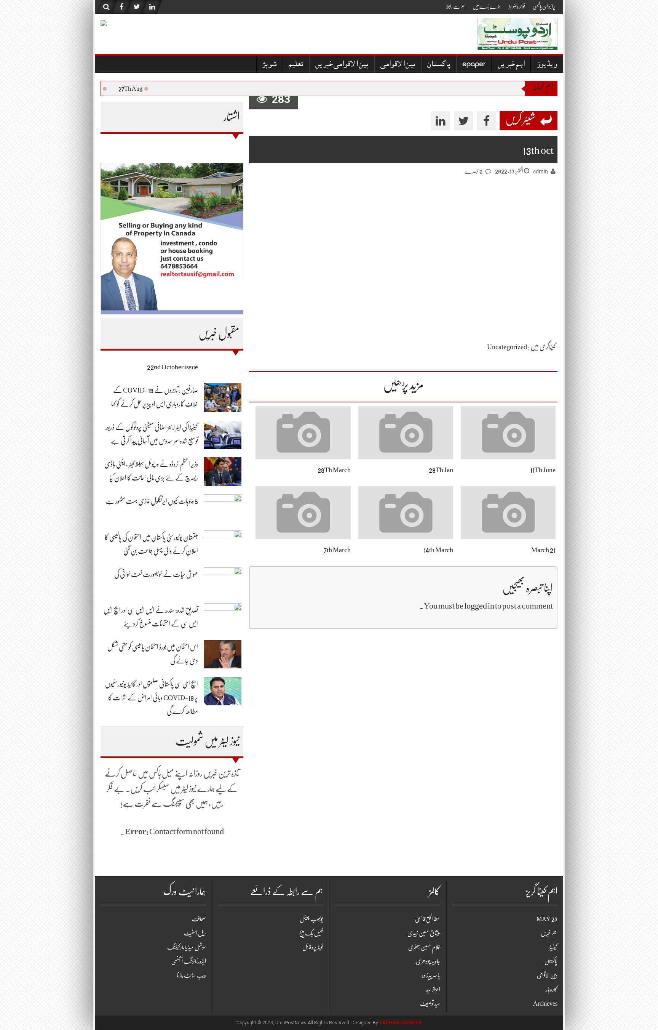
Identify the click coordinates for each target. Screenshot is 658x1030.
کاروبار (551, 989)
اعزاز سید (433, 989)
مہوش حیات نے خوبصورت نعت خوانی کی (156, 574)
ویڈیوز (547, 65)
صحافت (199, 919)
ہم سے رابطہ (455, 6)
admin (540, 171)
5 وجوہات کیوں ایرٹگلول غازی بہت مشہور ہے (151, 501)
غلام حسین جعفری (424, 947)
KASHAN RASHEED (400, 1022)
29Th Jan (441, 470)
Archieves (545, 1003)
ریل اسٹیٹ (195, 933)
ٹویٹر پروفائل (312, 947)
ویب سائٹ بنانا (191, 975)
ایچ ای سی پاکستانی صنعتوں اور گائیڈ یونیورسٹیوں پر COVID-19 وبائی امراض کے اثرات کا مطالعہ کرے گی (151, 697)
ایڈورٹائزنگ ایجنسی (188, 961)
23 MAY (547, 919)
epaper (474, 65)
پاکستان (438, 65)
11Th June (543, 470)
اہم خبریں (511, 65)
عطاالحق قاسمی (427, 919)
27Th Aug (137, 88)
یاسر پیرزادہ (431, 975)
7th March (337, 550)
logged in (479, 605)
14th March (438, 550)
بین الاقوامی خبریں (341, 65)
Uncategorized (507, 347)
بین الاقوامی (397, 65)
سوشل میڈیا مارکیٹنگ (186, 947)
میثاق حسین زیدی (423, 933)
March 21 (543, 550)
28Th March (334, 470)
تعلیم (296, 65)
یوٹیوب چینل (311, 919)
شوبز (269, 65)
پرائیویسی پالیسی (544, 6)
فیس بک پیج (311, 933)
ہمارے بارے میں (487, 6)
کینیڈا (552, 947)
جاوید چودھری (428, 961)
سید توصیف (430, 1003)
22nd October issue (172, 367)
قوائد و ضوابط (516, 6)
